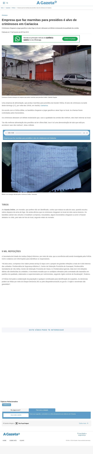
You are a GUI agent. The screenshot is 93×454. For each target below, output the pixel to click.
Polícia (13, 7)
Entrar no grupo (69, 39)
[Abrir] (4, 3)
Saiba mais (83, 423)
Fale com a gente (16, 415)
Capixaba (8, 7)
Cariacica (6, 404)
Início (2, 7)
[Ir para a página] (46, 3)
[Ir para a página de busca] (7, 3)
